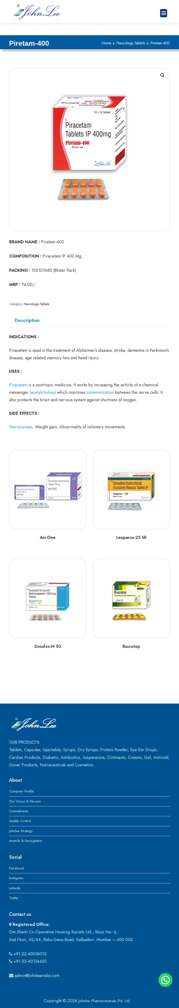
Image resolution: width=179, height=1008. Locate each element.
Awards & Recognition (25, 840)
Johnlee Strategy (21, 831)
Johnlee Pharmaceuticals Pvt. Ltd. (104, 1001)
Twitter (14, 897)
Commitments (18, 811)
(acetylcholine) (43, 392)
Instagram (16, 878)
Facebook (16, 868)
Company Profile (21, 791)
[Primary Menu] (163, 13)
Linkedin (15, 888)
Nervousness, (21, 427)
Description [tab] (27, 320)
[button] (162, 75)
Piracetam (18, 385)
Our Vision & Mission (25, 801)
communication (100, 392)
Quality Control (20, 820)
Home (106, 43)
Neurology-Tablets (130, 43)
